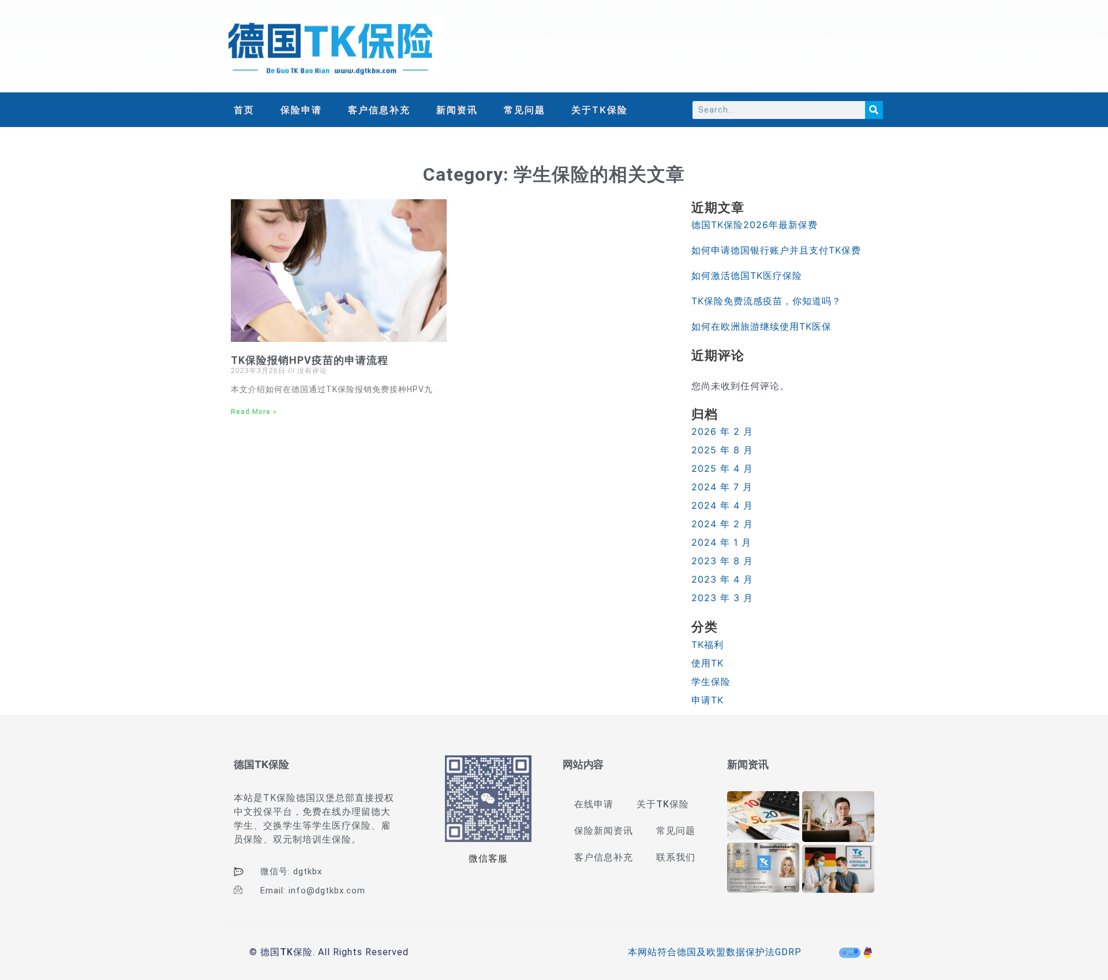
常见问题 (524, 109)
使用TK (707, 663)
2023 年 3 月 (722, 597)
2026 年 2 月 (722, 431)
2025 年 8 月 (722, 450)
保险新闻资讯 (603, 830)
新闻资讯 (457, 109)
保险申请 (301, 109)
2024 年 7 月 (722, 487)
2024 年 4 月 (722, 505)
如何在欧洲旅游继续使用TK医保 (761, 326)
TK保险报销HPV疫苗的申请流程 (309, 360)
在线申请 (593, 804)
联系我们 (675, 857)
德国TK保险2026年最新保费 (754, 224)
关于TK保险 (599, 109)
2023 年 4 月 (722, 579)
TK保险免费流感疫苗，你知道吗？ (766, 301)
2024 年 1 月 (721, 542)
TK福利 (707, 644)
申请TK (707, 700)
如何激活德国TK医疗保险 (746, 275)
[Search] (874, 110)
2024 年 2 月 (722, 524)
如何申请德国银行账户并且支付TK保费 (776, 250)
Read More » (254, 412)
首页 (244, 109)
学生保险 (711, 681)
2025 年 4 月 (722, 468)
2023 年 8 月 (722, 561)
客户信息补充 (379, 109)
